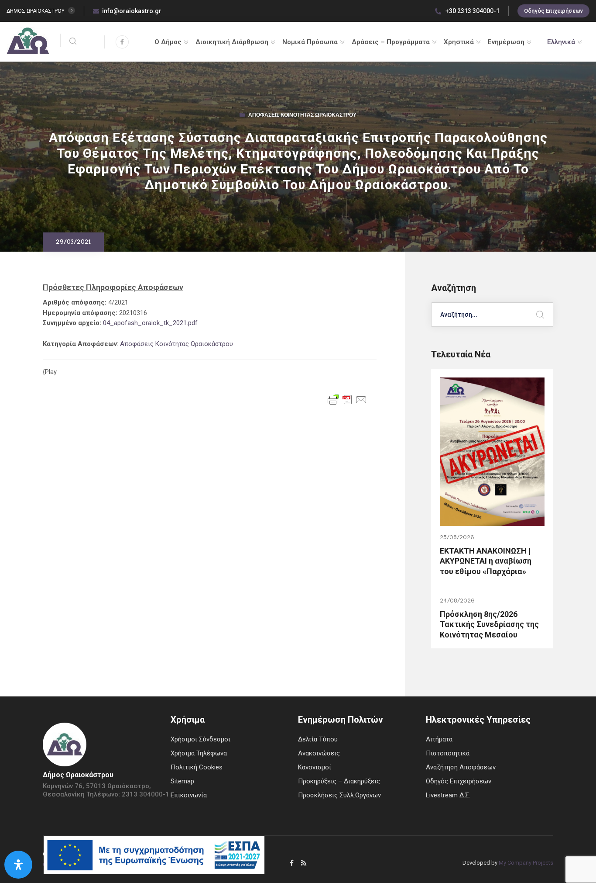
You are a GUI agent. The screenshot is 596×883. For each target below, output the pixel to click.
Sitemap (182, 781)
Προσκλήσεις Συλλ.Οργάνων (339, 795)
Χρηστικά (459, 42)
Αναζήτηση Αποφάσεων (461, 767)
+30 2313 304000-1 (472, 10)
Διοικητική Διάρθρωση (231, 42)
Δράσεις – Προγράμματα (391, 42)
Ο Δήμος (168, 42)
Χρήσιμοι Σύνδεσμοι (200, 739)
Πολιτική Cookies (197, 767)
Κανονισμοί (314, 767)
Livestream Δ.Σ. (448, 795)
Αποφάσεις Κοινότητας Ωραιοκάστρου (302, 116)
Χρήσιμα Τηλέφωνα (199, 753)
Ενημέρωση (506, 42)
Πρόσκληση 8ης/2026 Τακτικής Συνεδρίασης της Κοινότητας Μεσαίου (489, 624)
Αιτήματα (439, 739)
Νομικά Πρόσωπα (310, 42)
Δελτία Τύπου (318, 739)
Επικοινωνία (189, 795)
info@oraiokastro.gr (131, 10)
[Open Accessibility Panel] (18, 865)
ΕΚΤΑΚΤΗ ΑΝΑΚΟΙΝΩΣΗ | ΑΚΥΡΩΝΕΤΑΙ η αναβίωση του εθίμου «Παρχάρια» (485, 561)
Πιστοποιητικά (447, 753)
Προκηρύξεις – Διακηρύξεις (339, 781)
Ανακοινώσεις (319, 753)
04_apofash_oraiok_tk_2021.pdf (150, 323)
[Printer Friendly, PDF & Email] (347, 398)
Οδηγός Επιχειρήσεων (553, 10)
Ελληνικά (561, 42)
